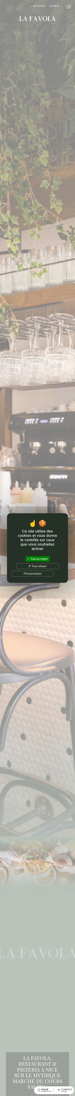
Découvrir (39, 6)
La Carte (54, 6)
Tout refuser (39, 566)
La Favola (37, 19)
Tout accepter (39, 558)
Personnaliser (33, 573)
